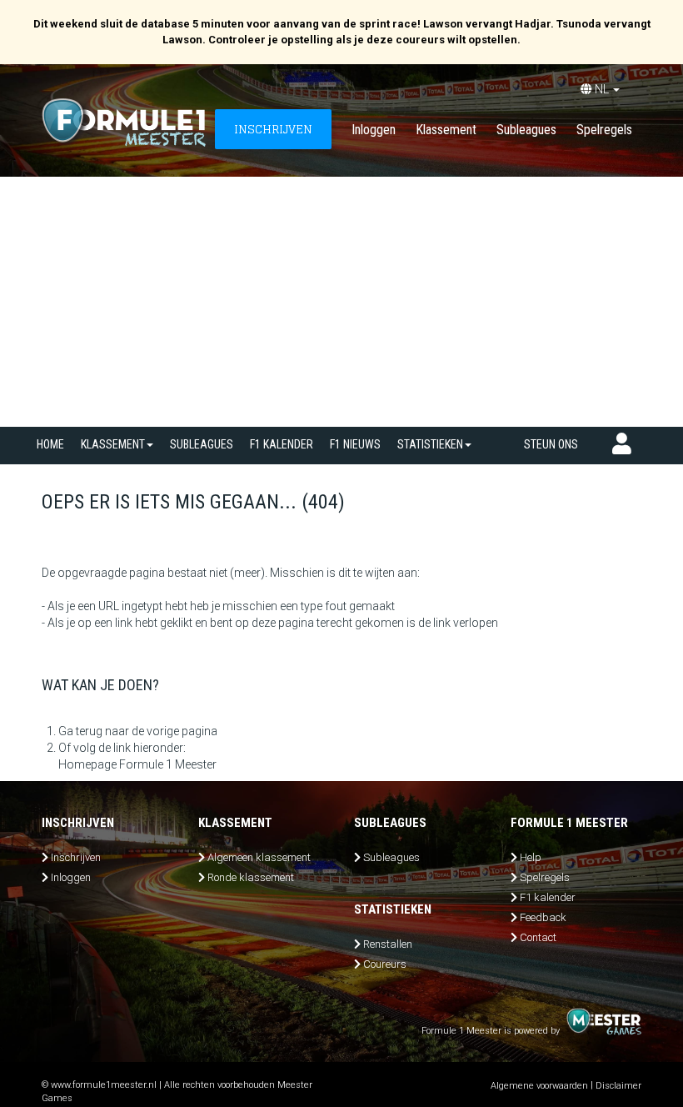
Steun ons (551, 444)
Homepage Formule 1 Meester (137, 764)
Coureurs (384, 964)
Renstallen (387, 944)
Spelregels (604, 130)
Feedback (543, 917)
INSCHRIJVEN (273, 128)
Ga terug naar (93, 731)
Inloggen (373, 130)
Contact (538, 937)
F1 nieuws (355, 444)
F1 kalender (281, 444)
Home (50, 444)
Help (530, 857)
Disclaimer (618, 1085)
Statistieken (430, 444)
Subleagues (526, 130)
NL (601, 89)
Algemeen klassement (259, 857)
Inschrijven (76, 857)
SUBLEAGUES (201, 444)
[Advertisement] (341, 301)
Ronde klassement (250, 877)
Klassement (446, 130)
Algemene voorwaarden (539, 1085)
